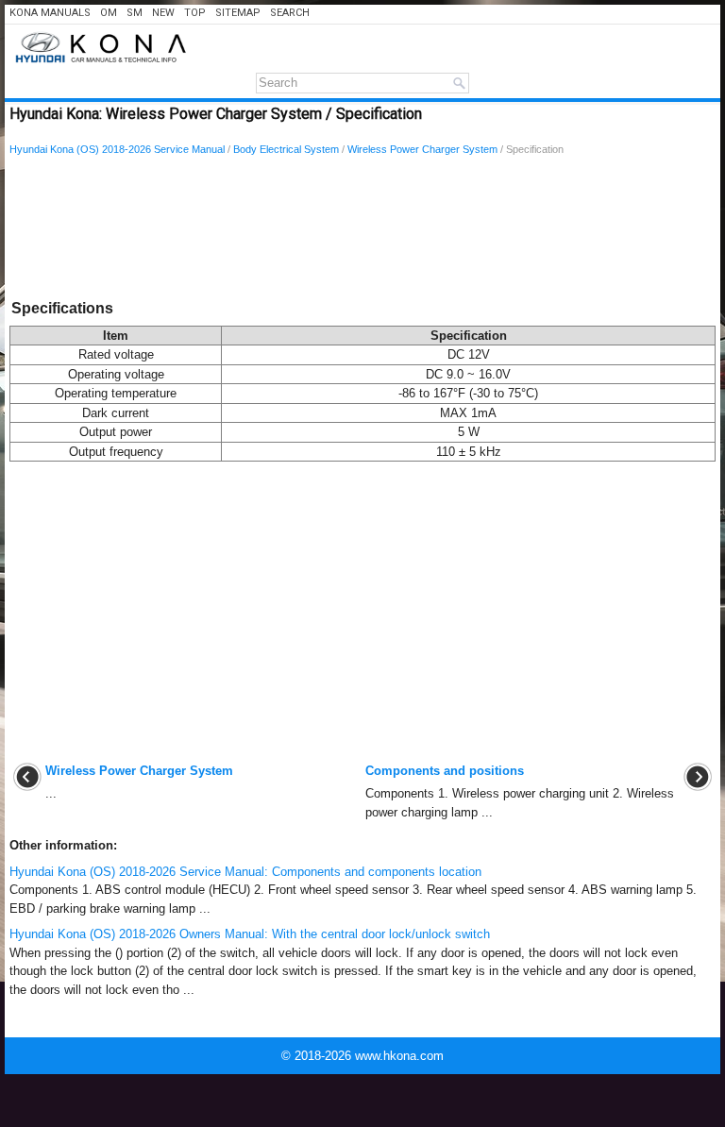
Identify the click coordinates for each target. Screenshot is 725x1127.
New (163, 13)
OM (108, 13)
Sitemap (238, 13)
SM (134, 13)
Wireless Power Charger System (422, 149)
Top (195, 13)
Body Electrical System (286, 149)
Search (290, 13)
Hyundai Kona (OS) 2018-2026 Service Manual (117, 149)
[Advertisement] (362, 231)
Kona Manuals (50, 13)
